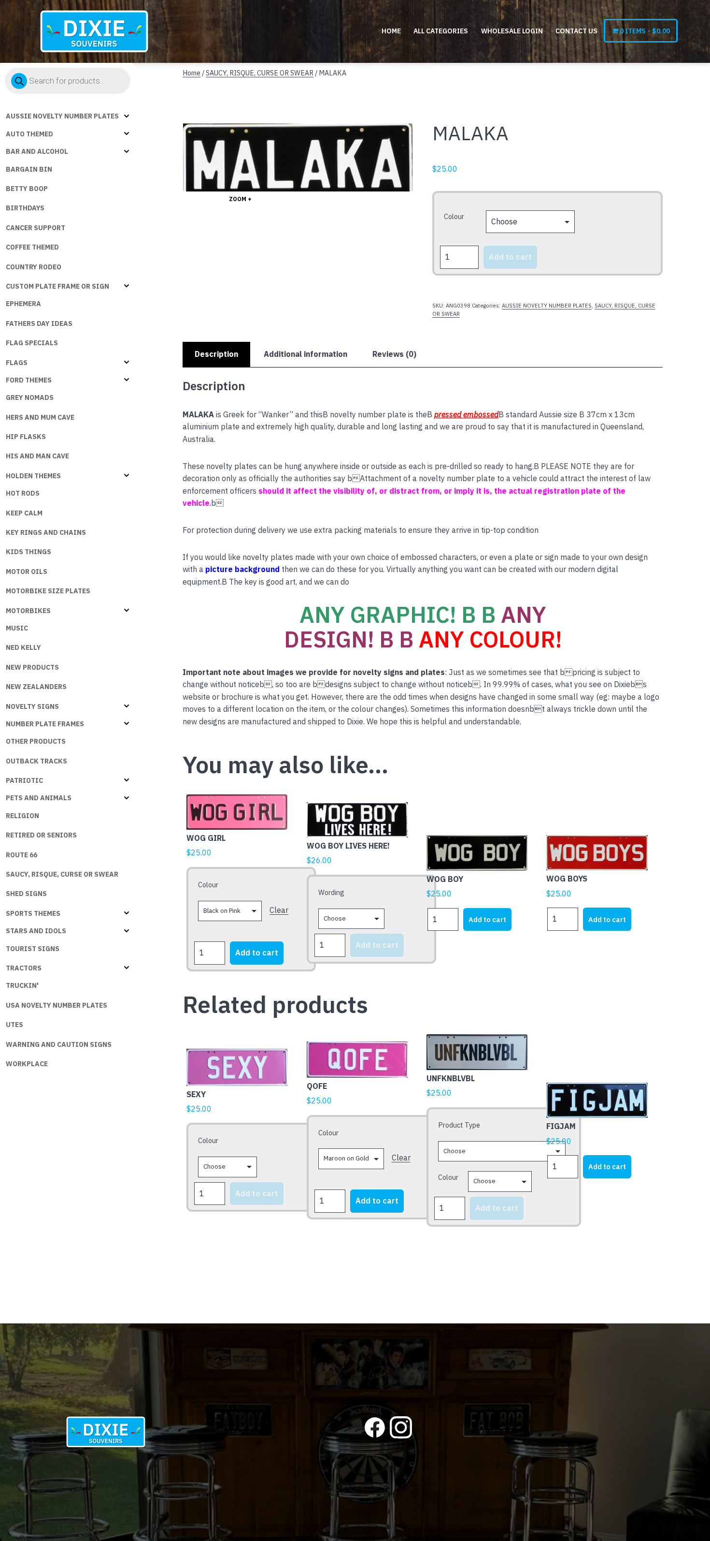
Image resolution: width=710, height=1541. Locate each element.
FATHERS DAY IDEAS (39, 323)
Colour (454, 216)
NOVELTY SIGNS (32, 706)
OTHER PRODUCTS (36, 741)
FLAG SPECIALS (32, 342)
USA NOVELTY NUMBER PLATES (56, 1005)
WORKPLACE (27, 1063)
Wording (331, 892)
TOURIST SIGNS (32, 948)
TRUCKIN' (22, 985)
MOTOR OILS (26, 571)
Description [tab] (216, 354)
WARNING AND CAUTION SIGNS (59, 1044)
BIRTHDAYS (25, 208)
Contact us (576, 31)
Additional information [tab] (305, 354)
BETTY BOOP (27, 188)
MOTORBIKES (28, 610)
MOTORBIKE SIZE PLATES (48, 591)
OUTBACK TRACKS (36, 761)
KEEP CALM (24, 513)
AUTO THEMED (29, 134)
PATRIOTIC (24, 780)
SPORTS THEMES (33, 913)
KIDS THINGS (28, 551)
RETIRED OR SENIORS (41, 835)
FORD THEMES (29, 380)
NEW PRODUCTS (32, 667)
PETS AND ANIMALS (38, 797)
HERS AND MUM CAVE (40, 417)
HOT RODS (23, 493)
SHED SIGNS (26, 893)
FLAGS (17, 362)
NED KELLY (23, 647)
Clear (279, 910)
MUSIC (17, 628)
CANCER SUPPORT (35, 227)
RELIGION (22, 815)
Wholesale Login (512, 31)
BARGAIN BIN (29, 169)
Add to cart (510, 257)
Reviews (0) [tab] (394, 354)
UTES (14, 1024)
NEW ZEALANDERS (36, 686)
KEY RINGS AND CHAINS (46, 532)
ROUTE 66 (21, 855)
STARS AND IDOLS (36, 930)
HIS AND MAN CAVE (37, 456)
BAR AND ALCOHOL (37, 151)
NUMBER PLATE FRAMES (45, 723)
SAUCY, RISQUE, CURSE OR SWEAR (62, 874)
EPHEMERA (23, 303)
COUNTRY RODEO (33, 267)
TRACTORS (24, 968)
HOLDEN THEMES (33, 475)
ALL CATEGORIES (440, 31)
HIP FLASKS (26, 436)
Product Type (459, 1125)
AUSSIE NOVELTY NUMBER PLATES (62, 116)
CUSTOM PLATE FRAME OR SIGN (57, 286)
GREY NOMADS (30, 397)
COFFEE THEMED (32, 247)
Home (391, 31)
